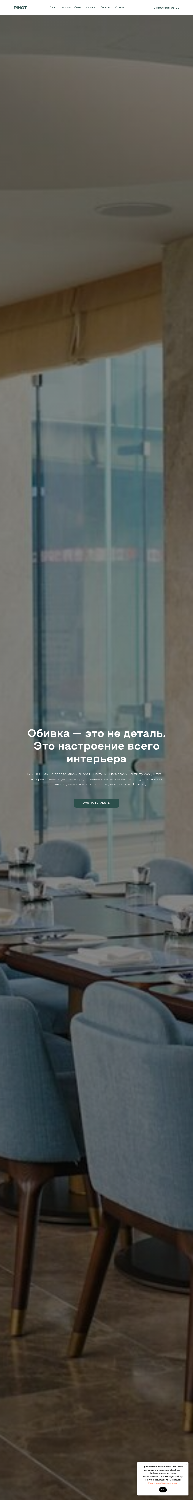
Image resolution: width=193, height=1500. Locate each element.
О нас (53, 8)
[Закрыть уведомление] (186, 1464)
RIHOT (20, 8)
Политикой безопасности (162, 1483)
